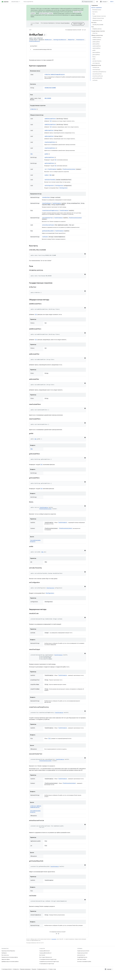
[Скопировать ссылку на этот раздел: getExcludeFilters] (41, 454)
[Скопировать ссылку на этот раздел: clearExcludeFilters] (42, 404)
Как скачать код (5, 955)
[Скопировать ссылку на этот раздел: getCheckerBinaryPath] (45, 861)
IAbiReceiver (48, 39)
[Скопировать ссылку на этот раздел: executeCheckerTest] (43, 754)
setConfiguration (49, 185)
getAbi (46, 154)
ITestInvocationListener (69, 169)
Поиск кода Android (28, 1)
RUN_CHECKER (48, 98)
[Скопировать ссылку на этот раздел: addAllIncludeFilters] (43, 329)
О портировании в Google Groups (46, 963)
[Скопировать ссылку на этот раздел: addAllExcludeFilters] (43, 304)
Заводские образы (6, 959)
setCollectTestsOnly (50, 179)
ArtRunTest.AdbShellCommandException (55, 74)
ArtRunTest (33, 109)
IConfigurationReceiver (60, 39)
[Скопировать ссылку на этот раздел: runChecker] (38, 896)
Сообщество (16, 969)
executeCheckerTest (47, 217)
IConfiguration (59, 185)
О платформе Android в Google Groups (47, 959)
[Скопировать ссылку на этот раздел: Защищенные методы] (48, 609)
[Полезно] (83, 30)
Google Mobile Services (82, 957)
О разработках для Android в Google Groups (49, 961)
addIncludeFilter (49, 136)
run (45, 169)
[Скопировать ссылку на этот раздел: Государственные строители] (53, 283)
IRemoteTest (71, 39)
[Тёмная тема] (85, 254)
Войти (111, 1)
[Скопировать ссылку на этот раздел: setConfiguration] (41, 582)
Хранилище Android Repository (8, 950)
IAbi (31, 154)
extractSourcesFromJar (48, 225)
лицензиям (54, 939)
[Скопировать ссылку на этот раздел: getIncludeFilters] (41, 478)
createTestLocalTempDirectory (50, 210)
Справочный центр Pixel (82, 953)
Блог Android (42, 955)
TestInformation (52, 169)
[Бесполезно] (85, 30)
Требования (4, 953)
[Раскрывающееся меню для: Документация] (20, 1)
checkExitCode (46, 197)
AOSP (30, 29)
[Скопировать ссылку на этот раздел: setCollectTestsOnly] (43, 568)
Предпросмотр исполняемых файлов (10, 957)
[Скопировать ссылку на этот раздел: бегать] (35, 502)
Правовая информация (25, 969)
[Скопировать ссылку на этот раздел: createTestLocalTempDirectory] (50, 707)
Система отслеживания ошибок (84, 961)
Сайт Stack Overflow (81, 959)
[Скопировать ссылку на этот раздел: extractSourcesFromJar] (45, 820)
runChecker (45, 236)
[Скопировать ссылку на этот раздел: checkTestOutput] (41, 649)
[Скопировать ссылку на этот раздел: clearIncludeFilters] (42, 419)
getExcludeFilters (49, 157)
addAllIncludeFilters (50, 124)
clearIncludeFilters (50, 148)
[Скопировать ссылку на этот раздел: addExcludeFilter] (41, 354)
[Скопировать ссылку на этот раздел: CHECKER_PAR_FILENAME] (47, 250)
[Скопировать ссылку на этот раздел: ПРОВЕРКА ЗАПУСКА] (44, 270)
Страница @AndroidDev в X (45, 953)
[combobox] (88, 1)
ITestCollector (80, 39)
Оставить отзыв (52, 969)
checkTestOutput (46, 203)
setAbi (46, 175)
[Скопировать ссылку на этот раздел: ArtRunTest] (37, 287)
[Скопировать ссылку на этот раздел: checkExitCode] (40, 613)
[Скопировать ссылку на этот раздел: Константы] (39, 246)
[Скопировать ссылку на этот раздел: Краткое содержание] (48, 66)
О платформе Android (7, 969)
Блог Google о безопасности (45, 957)
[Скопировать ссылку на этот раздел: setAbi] (34, 546)
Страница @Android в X (44, 950)
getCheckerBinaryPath (48, 230)
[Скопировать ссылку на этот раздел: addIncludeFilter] (40, 379)
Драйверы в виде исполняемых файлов (10, 961)
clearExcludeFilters (50, 142)
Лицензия (34, 969)
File (49, 738)
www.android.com (81, 955)
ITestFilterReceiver (34, 41)
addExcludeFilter (49, 130)
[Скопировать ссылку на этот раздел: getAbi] (35, 433)
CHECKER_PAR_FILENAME (50, 87)
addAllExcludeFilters (50, 118)
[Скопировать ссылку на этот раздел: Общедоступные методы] (51, 300)
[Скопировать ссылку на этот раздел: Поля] (34, 266)
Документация (15, 1)
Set (51, 121)
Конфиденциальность (42, 969)
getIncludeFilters (49, 163)
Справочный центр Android (83, 950)
